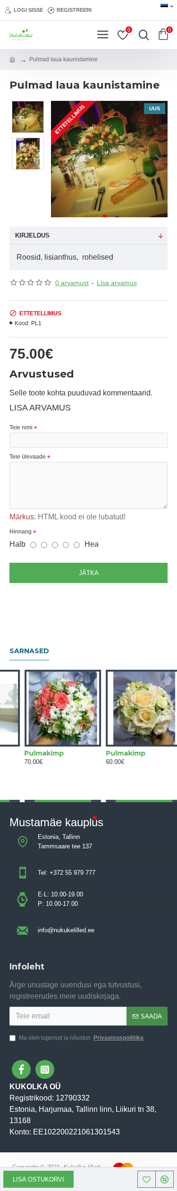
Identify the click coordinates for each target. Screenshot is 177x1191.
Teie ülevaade (27, 456)
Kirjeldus (32, 235)
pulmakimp (134, 753)
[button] (60, 159)
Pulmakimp (52, 753)
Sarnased (29, 651)
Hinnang (20, 531)
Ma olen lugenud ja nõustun (81, 1038)
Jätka (89, 572)
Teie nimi (21, 427)
